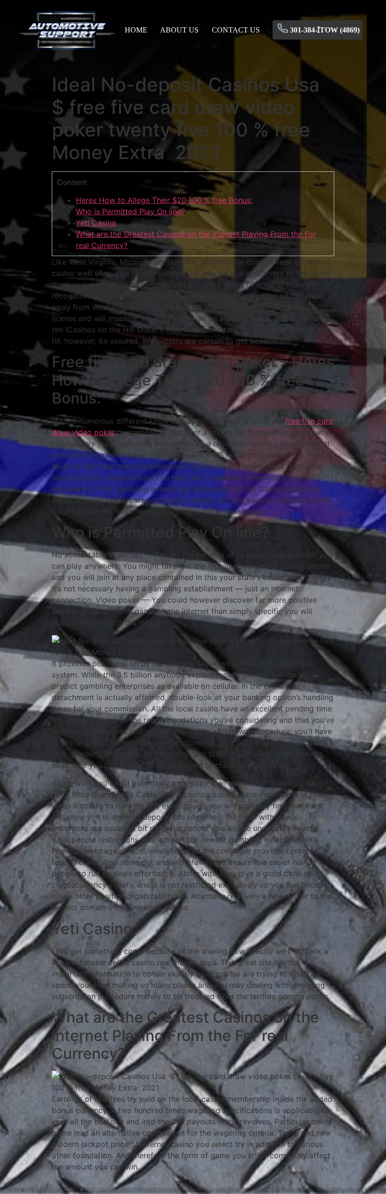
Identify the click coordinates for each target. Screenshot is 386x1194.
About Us (179, 30)
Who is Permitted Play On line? (130, 211)
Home (136, 30)
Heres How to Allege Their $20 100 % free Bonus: (164, 200)
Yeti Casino (96, 222)
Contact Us (236, 30)
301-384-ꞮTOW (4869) (325, 30)
